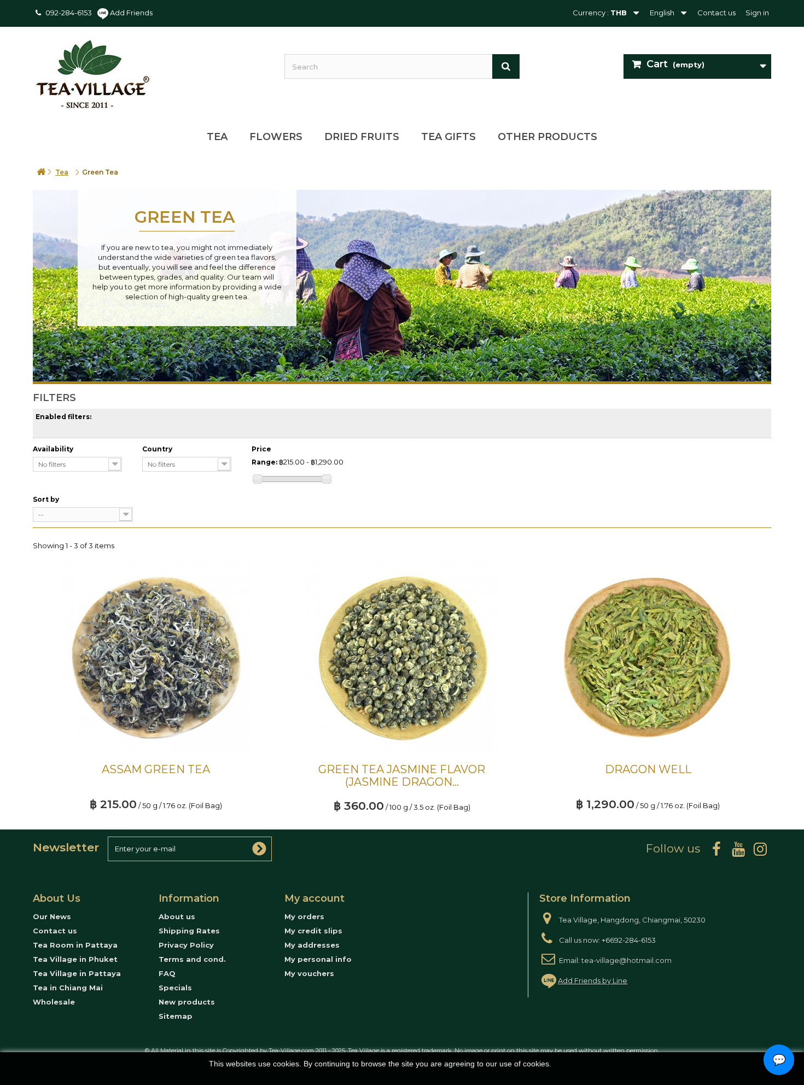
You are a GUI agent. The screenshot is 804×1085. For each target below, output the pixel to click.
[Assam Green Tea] (156, 657)
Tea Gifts (448, 137)
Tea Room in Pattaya (75, 945)
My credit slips (313, 930)
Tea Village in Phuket (75, 959)
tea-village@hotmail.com (626, 960)
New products (187, 1001)
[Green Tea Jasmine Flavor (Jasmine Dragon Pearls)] (402, 657)
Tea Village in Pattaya (77, 973)
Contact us (716, 12)
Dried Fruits (361, 137)
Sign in (757, 12)
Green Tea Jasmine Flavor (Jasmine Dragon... (401, 775)
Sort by (46, 499)
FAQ (167, 973)
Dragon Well (648, 769)
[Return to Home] (41, 172)
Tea (217, 137)
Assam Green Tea (156, 769)
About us (177, 916)
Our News (52, 916)
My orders (304, 916)
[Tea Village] (150, 74)
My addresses (312, 945)
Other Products (547, 137)
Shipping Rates (189, 930)
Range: (264, 462)
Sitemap (176, 1016)
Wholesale (54, 1001)
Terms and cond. (192, 959)
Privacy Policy (186, 945)
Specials (175, 987)
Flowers (275, 137)
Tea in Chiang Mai (68, 987)
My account (314, 898)
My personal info (318, 959)
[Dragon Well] (648, 657)
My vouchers (309, 973)
